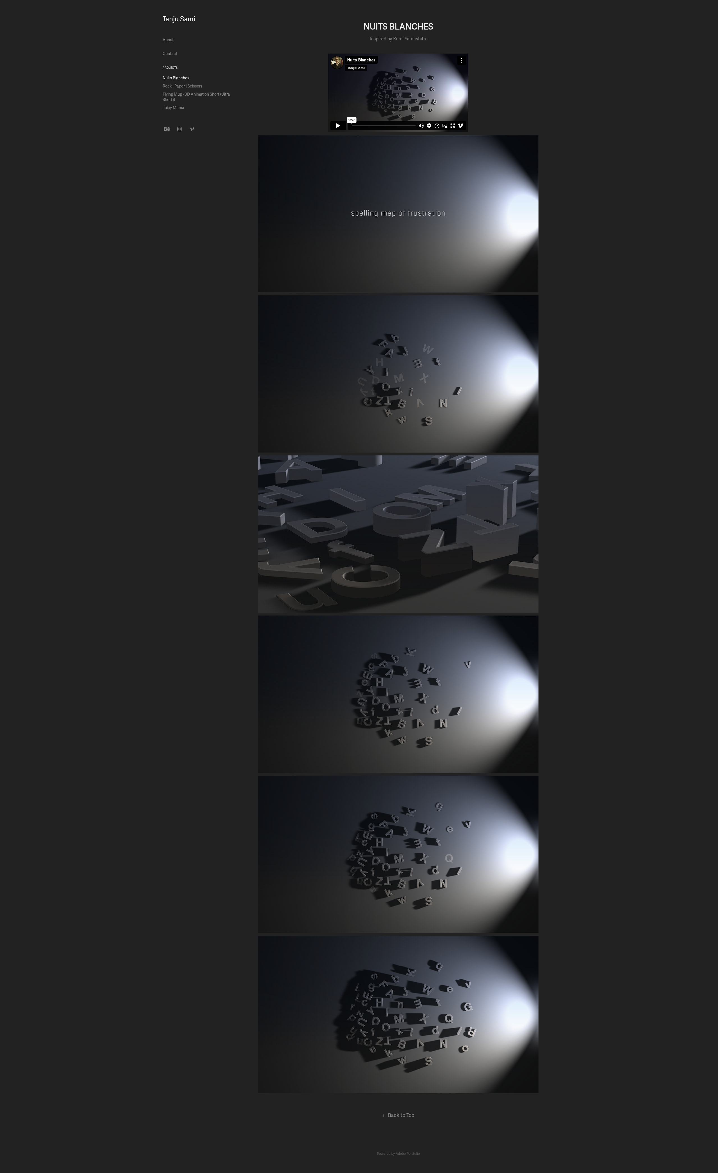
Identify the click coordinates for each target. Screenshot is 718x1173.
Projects (170, 68)
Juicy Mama (173, 107)
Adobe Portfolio (408, 1154)
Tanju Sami (179, 19)
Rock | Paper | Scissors (182, 86)
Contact (170, 53)
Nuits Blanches (176, 78)
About (168, 40)
